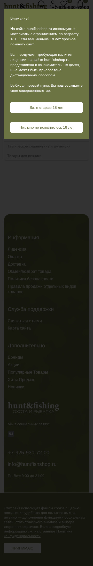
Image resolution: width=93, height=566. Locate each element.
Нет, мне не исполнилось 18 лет (46, 127)
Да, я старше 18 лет (47, 107)
